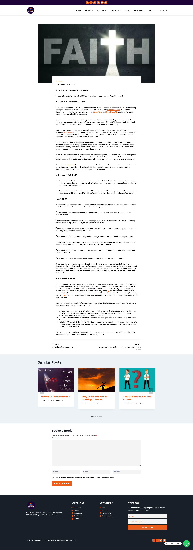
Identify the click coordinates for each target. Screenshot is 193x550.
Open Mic (59, 81)
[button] (186, 543)
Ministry (100, 10)
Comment (57, 438)
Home (78, 10)
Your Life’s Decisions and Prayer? (137, 398)
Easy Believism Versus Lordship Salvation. (94, 398)
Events (127, 10)
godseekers (61, 84)
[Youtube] (98, 2)
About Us (89, 10)
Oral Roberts (69, 132)
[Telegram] (105, 2)
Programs (114, 10)
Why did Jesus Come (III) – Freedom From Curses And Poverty (119, 346)
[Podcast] (102, 2)
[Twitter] (160, 540)
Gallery (152, 10)
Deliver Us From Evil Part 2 (55, 396)
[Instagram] (94, 2)
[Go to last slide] (42, 391)
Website (117, 471)
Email (86, 471)
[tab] (92, 416)
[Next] (151, 391)
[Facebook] (87, 2)
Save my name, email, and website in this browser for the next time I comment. (84, 478)
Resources (138, 10)
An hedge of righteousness (63, 345)
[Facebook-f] (153, 540)
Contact (163, 10)
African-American (68, 165)
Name (56, 471)
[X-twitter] (91, 2)
